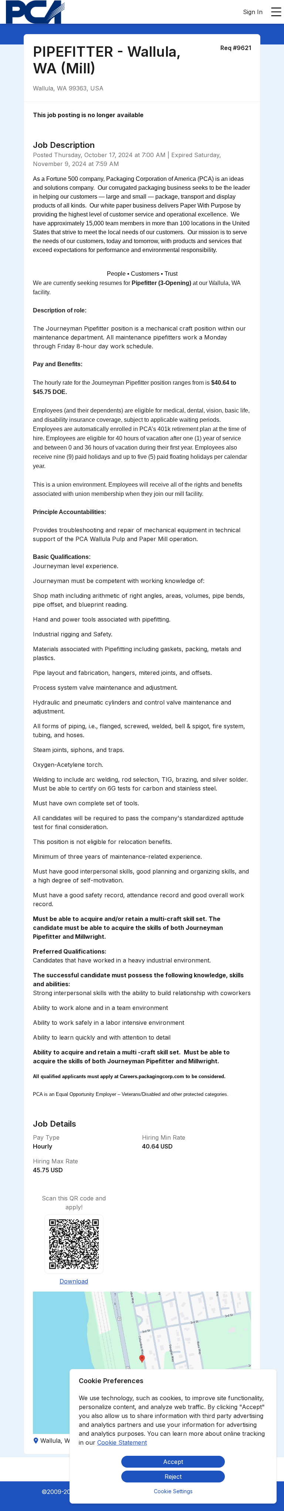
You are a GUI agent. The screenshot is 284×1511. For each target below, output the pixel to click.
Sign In (253, 12)
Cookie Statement (122, 1442)
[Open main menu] (276, 12)
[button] (142, 1363)
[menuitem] (35, 12)
